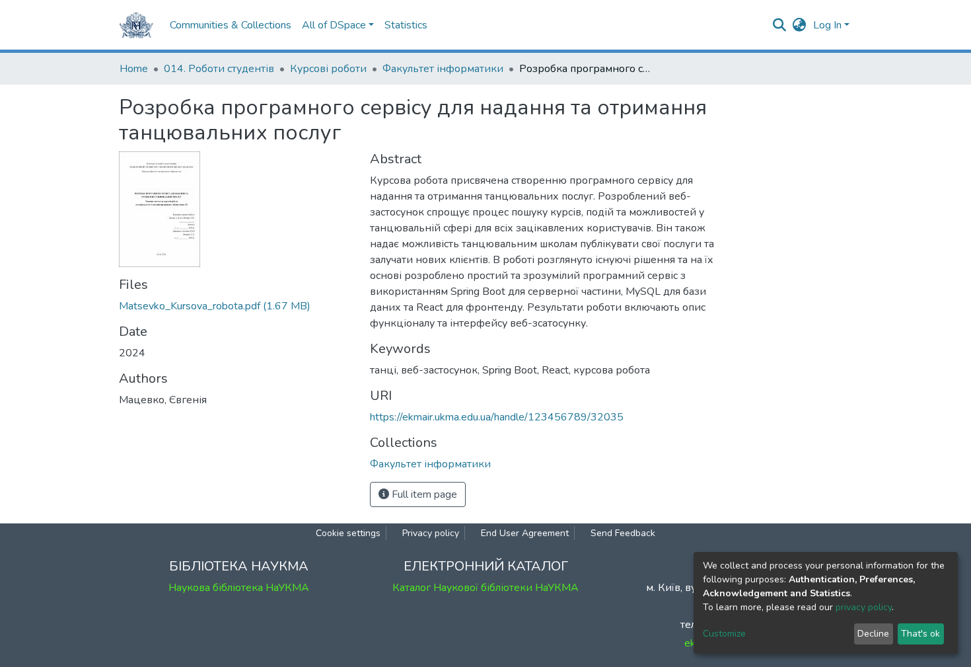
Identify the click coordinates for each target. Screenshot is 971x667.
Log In (827, 25)
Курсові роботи (328, 68)
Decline (873, 633)
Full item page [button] (423, 494)
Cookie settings (348, 533)
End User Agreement (525, 533)
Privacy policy (430, 533)
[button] (799, 25)
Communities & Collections (230, 25)
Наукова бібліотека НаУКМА (238, 587)
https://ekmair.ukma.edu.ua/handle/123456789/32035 (497, 417)
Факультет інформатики (442, 68)
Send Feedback (623, 533)
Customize (724, 633)
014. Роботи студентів (219, 68)
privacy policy (864, 607)
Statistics (405, 25)
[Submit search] (780, 25)
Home (134, 68)
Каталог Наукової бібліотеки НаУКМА (485, 587)
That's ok (920, 633)
